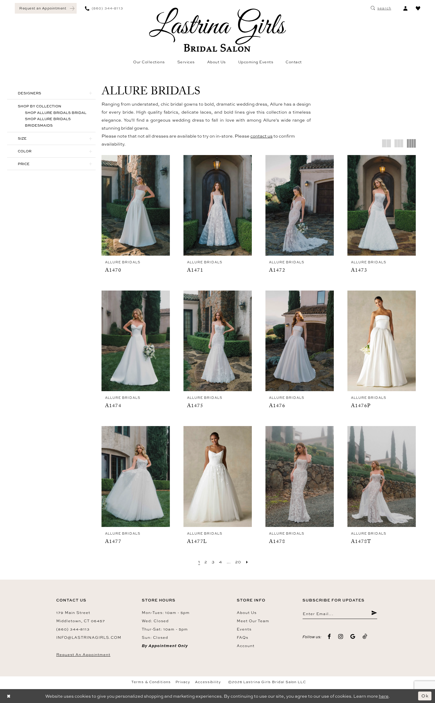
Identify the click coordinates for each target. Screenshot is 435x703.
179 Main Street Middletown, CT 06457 (80, 616)
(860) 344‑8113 (73, 629)
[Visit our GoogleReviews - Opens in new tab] (353, 636)
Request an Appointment (83, 654)
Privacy (182, 682)
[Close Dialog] (9, 696)
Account (245, 645)
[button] (405, 8)
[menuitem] (46, 8)
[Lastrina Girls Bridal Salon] (217, 30)
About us (247, 612)
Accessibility (208, 682)
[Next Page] (247, 562)
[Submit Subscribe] (374, 613)
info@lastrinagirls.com (88, 637)
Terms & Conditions (151, 682)
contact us (261, 136)
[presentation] (136, 205)
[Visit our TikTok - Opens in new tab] (365, 636)
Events (244, 629)
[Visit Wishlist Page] (418, 8)
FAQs (242, 637)
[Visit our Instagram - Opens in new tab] (341, 636)
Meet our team (253, 620)
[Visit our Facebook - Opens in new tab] (329, 636)
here (384, 696)
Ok (424, 696)
